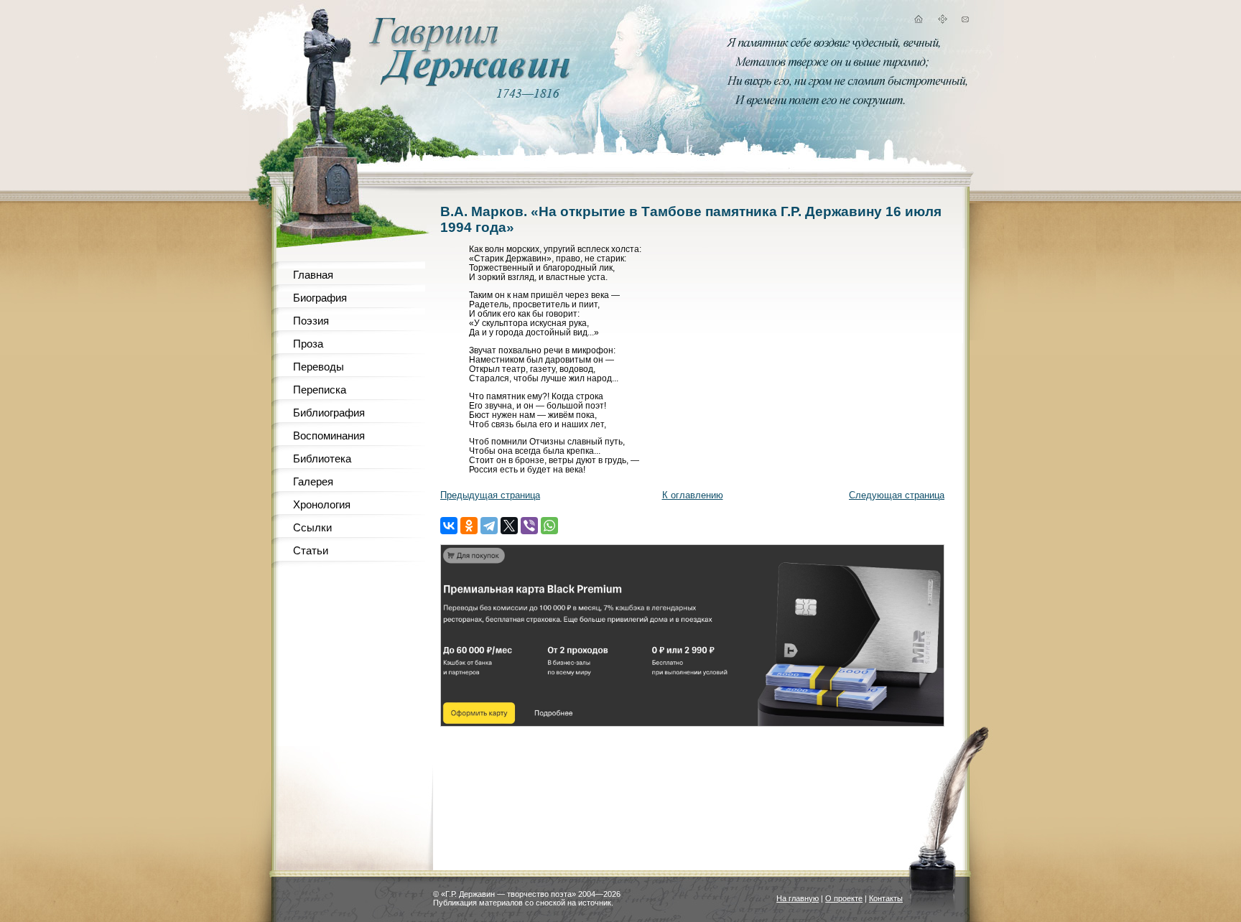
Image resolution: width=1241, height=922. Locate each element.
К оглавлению (692, 495)
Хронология (321, 504)
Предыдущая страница (490, 495)
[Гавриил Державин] (467, 83)
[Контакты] (965, 21)
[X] (509, 525)
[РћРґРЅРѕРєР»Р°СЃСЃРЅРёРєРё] (469, 525)
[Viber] (529, 525)
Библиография (329, 412)
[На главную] (918, 21)
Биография (320, 298)
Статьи (310, 550)
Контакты (886, 898)
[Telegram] (489, 525)
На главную (797, 898)
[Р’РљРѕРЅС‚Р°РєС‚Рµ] (448, 525)
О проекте (844, 898)
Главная (313, 275)
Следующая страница (896, 495)
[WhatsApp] (549, 525)
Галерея (313, 481)
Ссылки (312, 527)
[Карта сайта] (942, 21)
